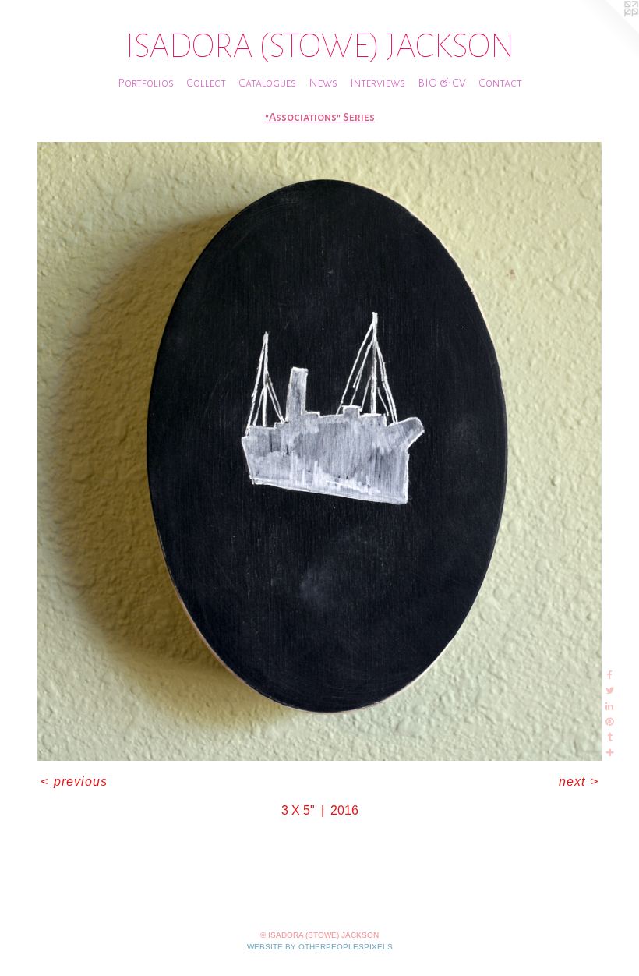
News (323, 82)
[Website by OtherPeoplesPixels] (608, 31)
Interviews (377, 82)
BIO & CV (442, 82)
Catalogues (267, 82)
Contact (500, 82)
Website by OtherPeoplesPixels (320, 946)
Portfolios (146, 82)
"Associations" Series (320, 117)
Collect (206, 82)
